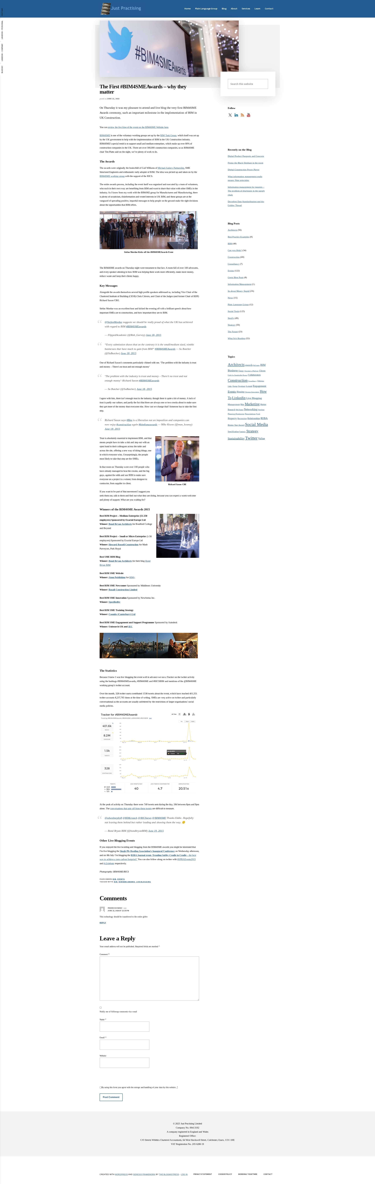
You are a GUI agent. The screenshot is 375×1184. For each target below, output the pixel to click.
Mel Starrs (239, 410)
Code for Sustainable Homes (237, 375)
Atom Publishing (117, 577)
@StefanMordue (113, 322)
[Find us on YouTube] (248, 115)
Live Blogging (143, 882)
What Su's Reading (236, 338)
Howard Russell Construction (124, 544)
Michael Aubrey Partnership (171, 168)
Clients (262, 370)
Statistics (242, 432)
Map (242, 404)
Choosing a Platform (251, 371)
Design (235, 386)
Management (234, 404)
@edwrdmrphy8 (113, 817)
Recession (242, 418)
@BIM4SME (159, 817)
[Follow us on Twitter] (230, 115)
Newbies (261, 410)
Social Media (256, 424)
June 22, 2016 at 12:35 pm (118, 910)
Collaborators (254, 375)
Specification (233, 432)
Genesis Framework (144, 1174)
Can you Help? (235, 250)
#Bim (129, 420)
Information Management (239, 284)
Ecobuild (249, 386)
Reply (103, 922)
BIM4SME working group (112, 176)
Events (121, 879)
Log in (184, 1174)
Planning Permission (236, 414)
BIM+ (132, 577)
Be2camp (256, 365)
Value (261, 438)
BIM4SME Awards (127, 882)
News (230, 298)
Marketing (252, 404)
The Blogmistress (169, 1174)
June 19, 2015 (155, 830)
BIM (114, 879)
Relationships (253, 418)
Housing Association (252, 392)
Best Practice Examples (238, 237)
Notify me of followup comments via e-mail (118, 1012)
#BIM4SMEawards (136, 326)
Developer (241, 386)
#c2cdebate (109, 863)
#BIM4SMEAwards (165, 348)
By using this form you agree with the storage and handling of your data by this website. (140, 1087)
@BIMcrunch (130, 817)
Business (233, 370)
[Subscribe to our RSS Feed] (242, 115)
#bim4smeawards (148, 424)
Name (103, 1019)
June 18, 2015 (153, 335)
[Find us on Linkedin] (236, 115)
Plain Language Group (238, 304)
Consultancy (233, 264)
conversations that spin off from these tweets (131, 808)
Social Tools (233, 311)
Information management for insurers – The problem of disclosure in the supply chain (246, 191)
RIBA (264, 418)
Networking (251, 409)
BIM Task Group (168, 135)
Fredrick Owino (115, 908)
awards (249, 365)
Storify (231, 318)
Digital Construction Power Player (243, 169)
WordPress (121, 1174)
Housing (241, 392)
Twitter (251, 438)
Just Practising (122, 9)
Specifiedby (114, 602)
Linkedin (239, 398)
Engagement (259, 386)
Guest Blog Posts (236, 277)
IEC (130, 626)
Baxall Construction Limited (123, 589)
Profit (258, 414)
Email (103, 1037)
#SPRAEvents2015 (186, 859)
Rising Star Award (236, 425)
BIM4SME (105, 135)
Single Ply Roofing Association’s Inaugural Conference (147, 851)
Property (232, 418)
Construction (234, 257)
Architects (232, 230)
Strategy (231, 325)
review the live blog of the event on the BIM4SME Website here (138, 127)
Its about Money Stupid (238, 291)
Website (103, 1056)
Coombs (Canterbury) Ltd (122, 614)
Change (241, 371)
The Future (233, 331)
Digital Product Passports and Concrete (246, 156)
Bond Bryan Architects (120, 524)
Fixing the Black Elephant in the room (245, 163)
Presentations (250, 414)
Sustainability (236, 438)
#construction (123, 424)
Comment (104, 954)
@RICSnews (144, 817)
